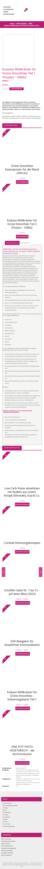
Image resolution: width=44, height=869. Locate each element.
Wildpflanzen (27, 784)
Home (12, 24)
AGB (30, 24)
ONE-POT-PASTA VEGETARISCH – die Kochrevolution (22, 750)
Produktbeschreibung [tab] (12, 243)
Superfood (30, 782)
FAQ (5, 810)
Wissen (5, 12)
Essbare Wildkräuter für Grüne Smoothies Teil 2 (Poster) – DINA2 (22, 223)
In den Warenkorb (16, 88)
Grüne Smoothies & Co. (29, 771)
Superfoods (36, 782)
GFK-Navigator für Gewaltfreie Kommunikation (22, 643)
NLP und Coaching (6, 839)
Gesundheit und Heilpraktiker (8, 848)
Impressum (7, 817)
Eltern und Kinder (5, 843)
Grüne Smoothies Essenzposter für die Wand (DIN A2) (22, 169)
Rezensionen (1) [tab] (24, 243)
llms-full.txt (7, 824)
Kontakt (6, 814)
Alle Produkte (8, 9)
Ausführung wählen (22, 504)
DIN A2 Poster (20, 770)
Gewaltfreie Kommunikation (8, 841)
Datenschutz (7, 812)
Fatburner (28, 779)
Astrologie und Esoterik (7, 853)
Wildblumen (19, 784)
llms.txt (6, 821)
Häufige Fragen (8, 14)
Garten (34, 779)
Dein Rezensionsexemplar (11, 805)
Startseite (7, 7)
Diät (24, 779)
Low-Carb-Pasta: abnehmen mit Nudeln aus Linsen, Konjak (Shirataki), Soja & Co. (22, 491)
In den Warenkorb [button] (22, 182)
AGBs (5, 819)
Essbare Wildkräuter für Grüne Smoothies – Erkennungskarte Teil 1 (22, 695)
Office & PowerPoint (6, 855)
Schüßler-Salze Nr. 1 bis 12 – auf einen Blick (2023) (22, 592)
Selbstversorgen (27, 780)
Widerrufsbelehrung (9, 826)
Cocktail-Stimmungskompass (22, 543)
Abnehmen (19, 779)
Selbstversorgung (21, 782)
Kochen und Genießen (6, 850)
